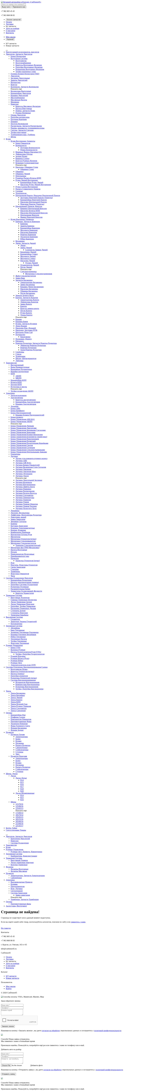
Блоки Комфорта (17, 411)
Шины (13, 802)
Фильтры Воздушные (19, 869)
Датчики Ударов (22, 502)
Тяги (17, 754)
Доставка (9, 24)
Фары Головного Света (20, 726)
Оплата (9, 22)
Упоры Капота (26, 315)
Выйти (9, 989)
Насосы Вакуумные (24, 108)
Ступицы (19, 752)
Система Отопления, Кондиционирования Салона (26, 667)
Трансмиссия (11, 363)
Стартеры (15, 569)
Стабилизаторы (22, 750)
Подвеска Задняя (18, 734)
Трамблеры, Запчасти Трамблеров (25, 899)
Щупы (13, 137)
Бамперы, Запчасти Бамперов (28, 222)
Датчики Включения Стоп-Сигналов (31, 467)
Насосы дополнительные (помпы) (25, 582)
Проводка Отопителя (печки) (28, 561)
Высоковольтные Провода (21, 882)
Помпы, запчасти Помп (25, 111)
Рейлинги (20, 341)
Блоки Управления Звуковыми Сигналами (28, 430)
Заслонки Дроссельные (20, 78)
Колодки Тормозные (19, 865)
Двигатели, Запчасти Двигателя (19, 54)
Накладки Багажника (29, 289)
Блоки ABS (15, 408)
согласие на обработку (51, 1031)
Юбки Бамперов (27, 239)
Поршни (14, 122)
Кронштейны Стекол (29, 254)
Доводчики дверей (18, 517)
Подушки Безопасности (30, 148)
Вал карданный (17, 365)
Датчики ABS (21, 461)
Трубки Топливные (19, 641)
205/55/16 (19, 819)
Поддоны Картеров (19, 119)
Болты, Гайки (11, 828)
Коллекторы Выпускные (21, 91)
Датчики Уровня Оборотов (27, 504)
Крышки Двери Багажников (32, 287)
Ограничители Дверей (29, 265)
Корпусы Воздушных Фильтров (29, 65)
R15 (22, 782)
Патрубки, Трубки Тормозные (23, 606)
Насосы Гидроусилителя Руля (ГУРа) (26, 652)
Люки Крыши (21, 326)
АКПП (18, 376)
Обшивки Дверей (23, 174)
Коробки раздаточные (20, 371)
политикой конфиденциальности (107, 1031)
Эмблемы (19, 361)
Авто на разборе (12, 28)
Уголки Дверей (31, 263)
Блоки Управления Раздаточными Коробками (29, 443)
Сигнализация (17, 891)
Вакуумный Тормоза (19, 860)
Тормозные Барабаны (19, 615)
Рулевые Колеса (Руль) (20, 658)
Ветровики (20, 241)
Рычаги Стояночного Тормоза (28, 189)
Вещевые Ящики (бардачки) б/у (29, 152)
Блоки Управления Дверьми (22, 426)
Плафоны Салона (18, 717)
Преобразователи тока (20, 556)
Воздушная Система (19, 58)
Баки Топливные (18, 630)
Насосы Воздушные (19, 550)
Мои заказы (11, 986)
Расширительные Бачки (20, 589)
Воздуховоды (21, 61)
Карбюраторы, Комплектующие (24, 856)
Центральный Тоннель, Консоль (29, 206)
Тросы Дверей (16, 698)
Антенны (14, 406)
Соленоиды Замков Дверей (36, 250)
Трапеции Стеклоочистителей (28, 545)
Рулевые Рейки (17, 661)
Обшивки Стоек (27, 169)
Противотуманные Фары (21, 721)
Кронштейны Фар (18, 715)
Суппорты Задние (18, 611)
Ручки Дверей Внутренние (27, 180)
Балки (18, 739)
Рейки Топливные (18, 637)
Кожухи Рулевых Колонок (26, 161)
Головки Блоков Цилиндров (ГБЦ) (25, 74)
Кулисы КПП (16, 382)
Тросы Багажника (18, 693)
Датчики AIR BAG (23, 463)
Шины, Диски (12, 774)
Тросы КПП (16, 702)
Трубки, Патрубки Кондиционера (29, 689)
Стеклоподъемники (28, 271)
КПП (13, 374)
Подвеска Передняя (19, 756)
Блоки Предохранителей (21, 413)
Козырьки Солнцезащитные (27, 163)
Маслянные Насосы (19, 100)
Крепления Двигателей (20, 839)
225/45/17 (19, 826)
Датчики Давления (23, 469)
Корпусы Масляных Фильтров (28, 106)
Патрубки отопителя (19, 676)
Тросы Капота (16, 700)
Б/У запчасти (11, 976)
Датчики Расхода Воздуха (26, 493)
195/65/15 (19, 817)
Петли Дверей (26, 267)
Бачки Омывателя (23, 143)
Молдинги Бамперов (29, 230)
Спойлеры (20, 352)
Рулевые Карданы (18, 656)
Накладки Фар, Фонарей (26, 328)
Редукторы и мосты (19, 387)
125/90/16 (19, 806)
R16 (22, 784)
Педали (14, 552)
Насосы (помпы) (17, 674)
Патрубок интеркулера (20, 117)
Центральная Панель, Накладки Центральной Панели (38, 195)
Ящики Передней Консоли (31, 217)
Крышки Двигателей (19, 95)
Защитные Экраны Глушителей (24, 621)
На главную (6, 928)
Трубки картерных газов (26, 72)
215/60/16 (19, 824)
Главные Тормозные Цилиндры (24, 600)
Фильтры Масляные (19, 871)
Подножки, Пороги (24, 339)
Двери (23, 245)
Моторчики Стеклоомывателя (23, 541)
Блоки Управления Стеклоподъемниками (28, 450)
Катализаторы (16, 624)
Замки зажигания (23, 895)
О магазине (10, 31)
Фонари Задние (17, 730)
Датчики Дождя (22, 476)
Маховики (15, 102)
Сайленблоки (16, 878)
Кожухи (14, 85)
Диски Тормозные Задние (21, 602)
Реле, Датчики (17, 889)
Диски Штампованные (25, 793)
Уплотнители (21, 193)
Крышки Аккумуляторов (26, 404)
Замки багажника (27, 285)
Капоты (23, 306)
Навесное (15, 104)
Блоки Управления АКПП (21, 421)
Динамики (15, 511)
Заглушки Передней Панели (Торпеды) (36, 198)
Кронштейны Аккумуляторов (28, 402)
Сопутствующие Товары (16, 830)
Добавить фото (36, 1065)
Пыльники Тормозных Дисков (23, 608)
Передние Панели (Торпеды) (32, 204)
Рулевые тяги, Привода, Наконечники (26, 852)
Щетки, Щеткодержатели (26, 358)
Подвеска (10, 732)
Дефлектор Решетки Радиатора (33, 345)
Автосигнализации (19, 395)
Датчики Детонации (24, 474)
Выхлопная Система (14, 617)
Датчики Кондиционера (25, 485)
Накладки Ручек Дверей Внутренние (35, 185)
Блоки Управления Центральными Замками (29, 452)
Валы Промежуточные (20, 367)
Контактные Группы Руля (21, 535)
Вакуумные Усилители (20, 598)
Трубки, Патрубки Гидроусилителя (30, 654)
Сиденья (19, 191)
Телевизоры (20, 356)
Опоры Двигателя (18, 115)
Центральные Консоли (29, 215)
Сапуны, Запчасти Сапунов (22, 130)
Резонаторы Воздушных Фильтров (30, 69)
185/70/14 (19, 815)
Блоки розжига (17, 417)
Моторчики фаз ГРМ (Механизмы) (25, 548)
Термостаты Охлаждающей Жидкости (26, 591)
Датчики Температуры (25, 498)
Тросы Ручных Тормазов (21, 706)
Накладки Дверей (27, 261)
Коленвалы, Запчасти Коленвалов (25, 87)
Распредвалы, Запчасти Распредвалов (26, 126)
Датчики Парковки (23, 489)
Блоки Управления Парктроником (25, 439)
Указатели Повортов (19, 724)
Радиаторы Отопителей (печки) (24, 678)
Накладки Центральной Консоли (34, 213)
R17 (22, 787)
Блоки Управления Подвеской (23, 441)
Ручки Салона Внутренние (27, 187)
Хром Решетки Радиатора (31, 350)
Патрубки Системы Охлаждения (24, 584)
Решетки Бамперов (28, 235)
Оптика (9, 713)
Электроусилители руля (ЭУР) (23, 665)
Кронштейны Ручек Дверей (31, 182)
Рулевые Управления (14, 849)
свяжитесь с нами (78, 922)
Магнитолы (15, 537)
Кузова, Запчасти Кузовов (26, 324)
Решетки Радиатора (28, 348)
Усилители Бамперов (29, 237)
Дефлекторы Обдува (24, 154)
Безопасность (21, 145)
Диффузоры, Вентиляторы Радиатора (26, 515)
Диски (13, 776)
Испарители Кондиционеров (27, 682)
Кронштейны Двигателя (21, 93)
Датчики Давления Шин (26, 471)
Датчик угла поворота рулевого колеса (31, 458)
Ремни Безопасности (28, 150)
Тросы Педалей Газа (19, 704)
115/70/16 (19, 804)
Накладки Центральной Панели (33, 202)
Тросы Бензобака (18, 695)
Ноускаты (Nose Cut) (24, 332)
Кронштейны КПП (18, 380)
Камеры (14, 524)
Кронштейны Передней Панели (33, 200)
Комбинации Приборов (20, 532)
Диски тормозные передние (22, 862)
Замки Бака (20, 278)
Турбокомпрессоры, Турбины (23, 135)
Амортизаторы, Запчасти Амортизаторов (28, 876)
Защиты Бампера (27, 226)
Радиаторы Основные (20, 587)
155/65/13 (19, 808)
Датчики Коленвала (24, 482)
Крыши (19, 319)
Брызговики (25, 337)
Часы (13, 576)
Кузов (8, 139)
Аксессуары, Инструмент (16, 906)
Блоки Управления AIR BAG (23, 419)
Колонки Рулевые (18, 650)
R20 (22, 791)
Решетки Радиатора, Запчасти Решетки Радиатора (36, 343)
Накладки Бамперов (28, 232)
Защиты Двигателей (19, 80)
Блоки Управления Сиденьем (23, 448)
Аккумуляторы (17, 398)
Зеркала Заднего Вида (25, 295)
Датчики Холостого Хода (26, 508)
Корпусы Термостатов (25, 593)
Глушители (15, 619)
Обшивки (19, 172)
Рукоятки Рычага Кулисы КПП (28, 178)
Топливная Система (14, 626)
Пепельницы (21, 176)
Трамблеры (15, 571)
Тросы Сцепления (18, 711)
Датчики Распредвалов (25, 491)
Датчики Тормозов (23, 500)
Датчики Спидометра (24, 495)
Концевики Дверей (28, 252)
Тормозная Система (14, 595)
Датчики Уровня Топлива (26, 506)
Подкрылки (20, 335)
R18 (22, 789)
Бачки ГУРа (15, 648)
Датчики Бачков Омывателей (28, 465)
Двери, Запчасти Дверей (26, 243)
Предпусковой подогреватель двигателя (22, 52)
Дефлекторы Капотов (29, 302)
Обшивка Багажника (29, 291)
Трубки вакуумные (18, 132)
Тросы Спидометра (19, 708)
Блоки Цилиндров (18, 56)
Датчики (14, 456)
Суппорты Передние (19, 613)
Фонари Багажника (19, 728)
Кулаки (18, 741)
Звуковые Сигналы (18, 521)
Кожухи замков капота (29, 308)
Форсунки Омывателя (20, 574)
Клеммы (14, 884)
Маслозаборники (18, 98)
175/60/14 (19, 813)
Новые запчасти (12, 978)
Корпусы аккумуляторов (26, 400)
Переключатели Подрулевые (22, 554)
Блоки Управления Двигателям (23, 428)
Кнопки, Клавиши (18, 530)
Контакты (10, 33)
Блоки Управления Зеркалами (23, 432)
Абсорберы (15, 628)
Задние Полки (21, 156)
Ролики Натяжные (23, 113)
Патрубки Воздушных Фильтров (29, 67)
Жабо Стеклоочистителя (26, 276)
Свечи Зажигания (18, 567)
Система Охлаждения (20, 843)
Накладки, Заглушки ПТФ (26, 330)
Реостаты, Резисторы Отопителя (24, 565)
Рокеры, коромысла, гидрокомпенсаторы (27, 128)
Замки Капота (26, 304)
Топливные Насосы (19, 639)
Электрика (10, 393)
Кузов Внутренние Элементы (23, 141)
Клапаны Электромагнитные (23, 528)
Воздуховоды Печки (19, 669)
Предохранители (18, 886)
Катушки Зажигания (19, 526)
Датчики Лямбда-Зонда (25, 487)
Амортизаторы (22, 737)
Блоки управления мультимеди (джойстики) (29, 437)
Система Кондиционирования (23, 680)
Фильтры (9, 867)
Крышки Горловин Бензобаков (23, 634)
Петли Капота (26, 311)
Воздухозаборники (23, 63)
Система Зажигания (19, 893)
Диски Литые (21, 778)
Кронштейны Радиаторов (21, 580)
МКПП (18, 378)
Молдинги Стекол (27, 258)
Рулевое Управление (14, 645)
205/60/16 (19, 821)
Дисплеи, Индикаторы (20, 513)
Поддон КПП (16, 385)
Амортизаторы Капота (29, 300)
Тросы (8, 691)
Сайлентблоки (21, 748)
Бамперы (24, 224)
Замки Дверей (26, 248)
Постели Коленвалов (19, 124)
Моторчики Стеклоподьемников (38, 274)
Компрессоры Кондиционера (27, 684)
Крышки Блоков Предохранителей (30, 415)
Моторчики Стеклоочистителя (23, 543)
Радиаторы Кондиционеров (27, 687)
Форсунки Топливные (20, 643)
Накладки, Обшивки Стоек (27, 167)
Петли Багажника (27, 293)
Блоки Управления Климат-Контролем (27, 435)
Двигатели (15, 76)
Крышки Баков (22, 321)
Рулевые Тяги (16, 663)
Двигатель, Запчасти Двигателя (19, 836)
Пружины (20, 743)
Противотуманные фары (21, 904)
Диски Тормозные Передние (22, 604)
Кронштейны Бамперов (30, 228)
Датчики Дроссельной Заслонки (29, 480)
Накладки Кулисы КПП (30, 211)
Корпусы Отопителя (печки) (22, 671)
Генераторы (15, 454)
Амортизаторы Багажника (31, 282)
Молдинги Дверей (28, 256)
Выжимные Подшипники (21, 369)
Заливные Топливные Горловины (25, 632)
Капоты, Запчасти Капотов (27, 298)
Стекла (18, 354)
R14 (22, 780)
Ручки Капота (26, 313)
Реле (12, 563)
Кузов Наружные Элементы (22, 219)
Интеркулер (15, 82)
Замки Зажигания (18, 519)
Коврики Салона (22, 158)
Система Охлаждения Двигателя (19, 578)
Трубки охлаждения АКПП (22, 391)
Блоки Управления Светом (22, 445)
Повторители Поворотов (21, 719)
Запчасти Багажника (24, 280)
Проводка (15, 558)
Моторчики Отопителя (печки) (23, 539)
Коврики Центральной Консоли (33, 208)
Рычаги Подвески (23, 745)
